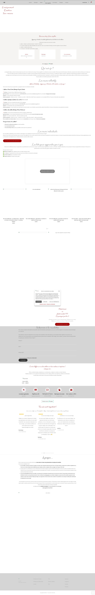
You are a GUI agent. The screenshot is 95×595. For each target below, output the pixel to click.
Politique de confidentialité (51, 304)
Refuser (45, 301)
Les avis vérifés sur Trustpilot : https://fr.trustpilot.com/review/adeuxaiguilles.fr (47, 411)
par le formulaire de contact (37, 114)
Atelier (26, 54)
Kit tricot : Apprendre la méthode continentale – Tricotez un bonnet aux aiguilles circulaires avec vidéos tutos (81, 220)
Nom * (20, 346)
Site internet (24, 100)
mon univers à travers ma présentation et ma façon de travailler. (48, 462)
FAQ (49, 584)
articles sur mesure (44, 486)
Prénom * (20, 340)
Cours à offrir (25, 381)
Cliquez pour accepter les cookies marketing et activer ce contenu (47, 171)
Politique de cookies (43, 304)
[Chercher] (88, 2)
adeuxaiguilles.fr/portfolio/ (47, 487)
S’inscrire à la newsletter (40, 119)
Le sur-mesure (67, 54)
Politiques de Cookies (37, 578)
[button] (59, 291)
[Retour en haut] (92, 590)
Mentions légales (51, 581)
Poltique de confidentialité (38, 581)
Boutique (44, 54)
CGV (49, 578)
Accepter (39, 301)
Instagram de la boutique (50, 93)
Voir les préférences (54, 301)
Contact (34, 584)
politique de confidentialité (32, 357)
